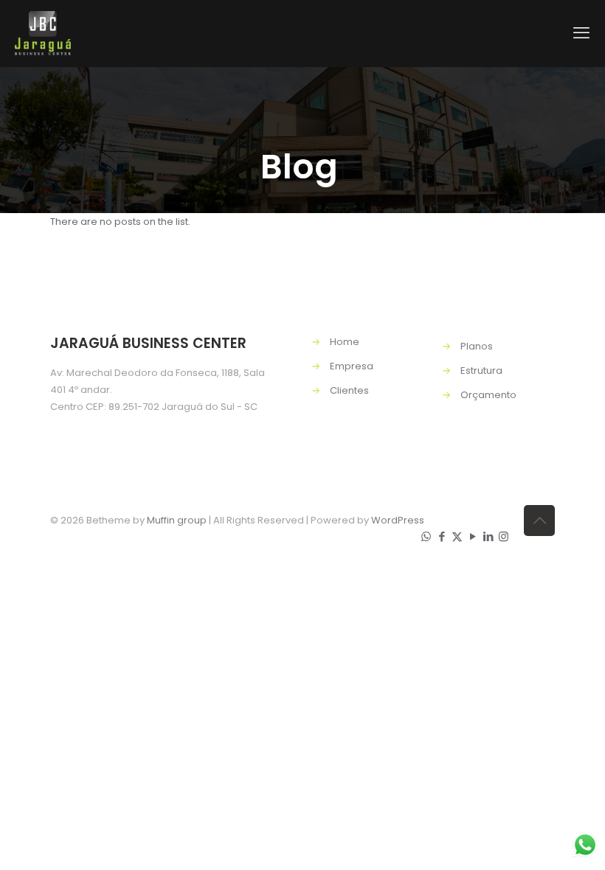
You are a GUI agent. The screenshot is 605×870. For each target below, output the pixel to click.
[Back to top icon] (539, 520)
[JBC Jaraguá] (43, 33)
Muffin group (177, 520)
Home (344, 342)
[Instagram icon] (503, 536)
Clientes (349, 390)
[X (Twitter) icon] (457, 536)
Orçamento (488, 395)
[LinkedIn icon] (488, 536)
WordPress (397, 520)
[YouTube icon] (472, 536)
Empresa (351, 366)
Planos (476, 346)
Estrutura (481, 370)
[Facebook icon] (441, 536)
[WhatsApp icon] (426, 536)
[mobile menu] (581, 33)
